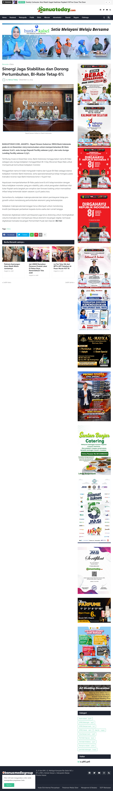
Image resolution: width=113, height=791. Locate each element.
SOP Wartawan (105, 788)
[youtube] (107, 10)
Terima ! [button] (9, 785)
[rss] (110, 10)
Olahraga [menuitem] (85, 17)
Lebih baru (7, 282)
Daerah (100, 730)
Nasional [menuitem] (13, 17)
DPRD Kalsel (85, 730)
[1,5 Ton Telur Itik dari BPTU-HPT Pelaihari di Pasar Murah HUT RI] (63, 254)
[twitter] (103, 10)
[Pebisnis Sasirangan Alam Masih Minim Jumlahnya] (13, 254)
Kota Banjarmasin (87, 734)
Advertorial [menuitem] (57, 17)
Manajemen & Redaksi (89, 788)
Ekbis (12, 64)
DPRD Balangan (86, 722)
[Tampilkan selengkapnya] (45, 235)
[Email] (40, 235)
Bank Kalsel (85, 718)
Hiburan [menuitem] (47, 17)
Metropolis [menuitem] (23, 17)
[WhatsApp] (32, 235)
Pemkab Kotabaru (87, 742)
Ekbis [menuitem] (39, 17)
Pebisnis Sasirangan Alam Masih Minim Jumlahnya (12, 266)
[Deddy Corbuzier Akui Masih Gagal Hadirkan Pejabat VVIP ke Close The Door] (15, 2)
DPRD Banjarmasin (87, 726)
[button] (106, 2)
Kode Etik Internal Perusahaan (49, 788)
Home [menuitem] (4, 17)
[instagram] (104, 773)
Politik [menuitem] (32, 17)
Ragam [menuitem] (76, 17)
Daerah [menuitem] (68, 17)
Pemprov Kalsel (87, 745)
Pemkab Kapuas (86, 738)
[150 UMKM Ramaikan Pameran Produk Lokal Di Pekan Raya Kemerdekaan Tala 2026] (38, 254)
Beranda (5, 64)
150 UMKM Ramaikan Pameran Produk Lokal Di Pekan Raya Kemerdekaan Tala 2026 (38, 268)
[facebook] (100, 10)
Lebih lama (69, 282)
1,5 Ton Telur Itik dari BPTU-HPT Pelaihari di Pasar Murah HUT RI (62, 266)
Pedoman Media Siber (70, 788)
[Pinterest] (36, 235)
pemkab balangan (87, 749)
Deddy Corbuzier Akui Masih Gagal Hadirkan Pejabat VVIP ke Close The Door (56, 2)
